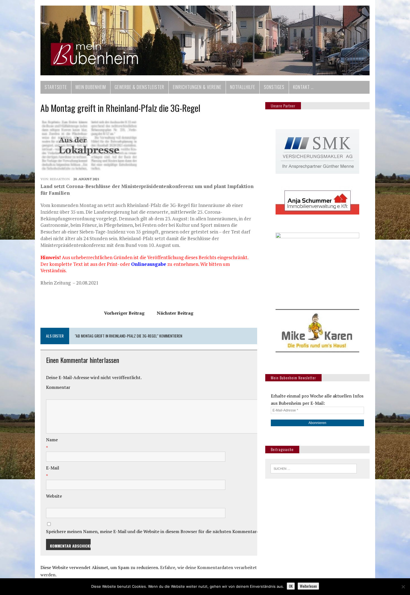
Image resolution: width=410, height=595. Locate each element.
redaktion (60, 179)
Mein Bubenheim (91, 87)
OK (291, 586)
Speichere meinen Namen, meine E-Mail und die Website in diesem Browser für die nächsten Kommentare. (153, 531)
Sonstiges (274, 87)
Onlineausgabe (148, 264)
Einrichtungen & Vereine (197, 87)
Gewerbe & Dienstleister (139, 87)
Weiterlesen (308, 586)
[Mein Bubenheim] (205, 40)
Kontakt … (303, 87)
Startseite (56, 87)
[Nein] (403, 586)
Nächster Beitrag (175, 313)
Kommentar (58, 387)
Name (52, 440)
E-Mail (52, 468)
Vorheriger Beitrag (124, 313)
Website (54, 496)
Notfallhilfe (242, 87)
